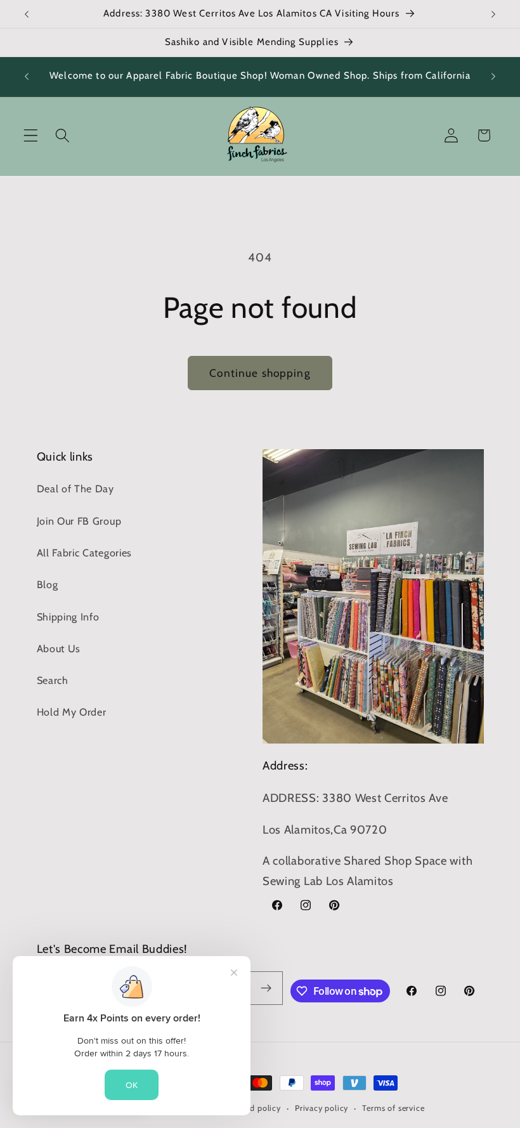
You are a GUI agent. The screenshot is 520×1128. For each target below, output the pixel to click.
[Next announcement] (493, 14)
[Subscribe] (266, 988)
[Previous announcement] (27, 14)
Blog (47, 584)
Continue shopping (260, 372)
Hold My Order (72, 711)
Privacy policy (321, 1108)
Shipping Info (68, 616)
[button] (31, 135)
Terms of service (393, 1108)
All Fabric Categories (85, 552)
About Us (59, 648)
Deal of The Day (75, 488)
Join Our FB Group (79, 521)
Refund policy (253, 1108)
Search (52, 680)
